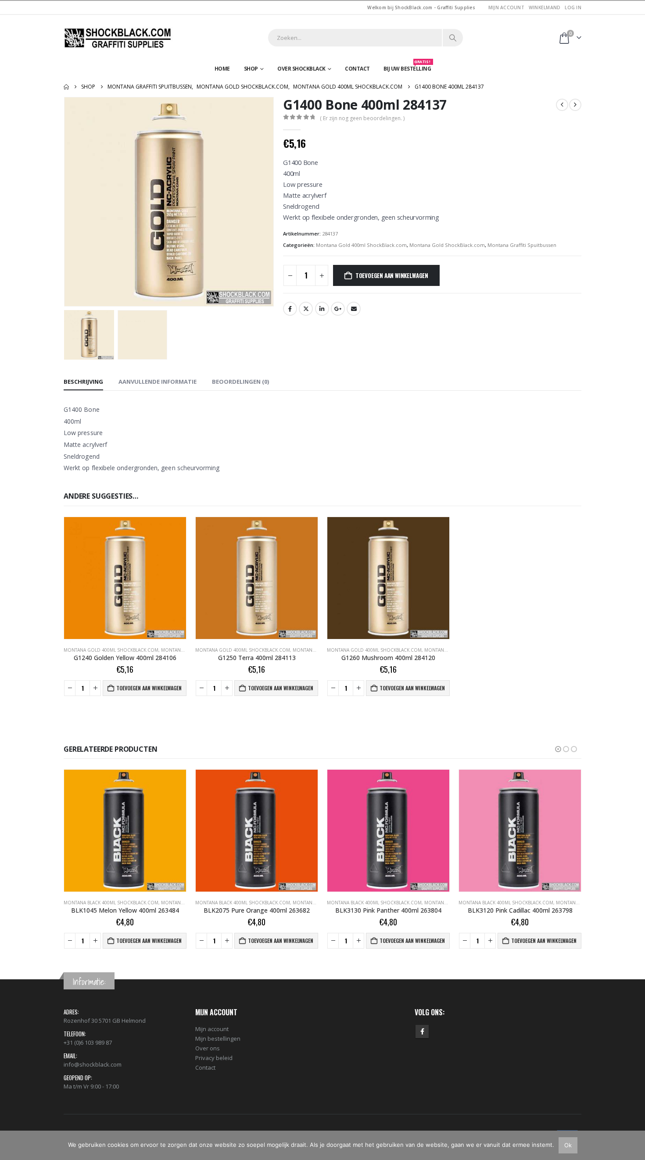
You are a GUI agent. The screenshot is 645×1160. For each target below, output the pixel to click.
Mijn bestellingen (217, 1038)
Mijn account (506, 7)
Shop (251, 68)
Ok (568, 1145)
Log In (573, 7)
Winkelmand (545, 7)
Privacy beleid (214, 1058)
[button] (65, 201)
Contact (357, 68)
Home (222, 68)
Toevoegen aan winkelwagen (391, 275)
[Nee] (634, 1145)
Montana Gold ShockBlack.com (447, 245)
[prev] (562, 105)
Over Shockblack (301, 68)
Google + (338, 309)
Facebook (290, 309)
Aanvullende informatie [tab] (157, 381)
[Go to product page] (125, 578)
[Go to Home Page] (66, 87)
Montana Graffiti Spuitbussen (521, 245)
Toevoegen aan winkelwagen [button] (149, 688)
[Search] (453, 37)
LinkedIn (322, 309)
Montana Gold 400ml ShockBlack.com (361, 245)
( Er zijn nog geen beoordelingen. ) (362, 118)
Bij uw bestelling (407, 66)
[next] (575, 105)
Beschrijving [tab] (83, 381)
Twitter (306, 309)
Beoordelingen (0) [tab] (240, 381)
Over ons (207, 1048)
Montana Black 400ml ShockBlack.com (111, 902)
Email (354, 309)
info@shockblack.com (93, 1064)
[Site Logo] (118, 38)
